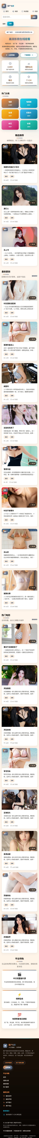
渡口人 (6, 208)
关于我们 (8, 1102)
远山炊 (6, 552)
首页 (7, 11)
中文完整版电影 (7, 1131)
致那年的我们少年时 (11, 167)
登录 (4, 24)
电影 (16, 11)
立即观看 (11, 55)
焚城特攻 (7, 895)
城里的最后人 (9, 345)
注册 (10, 24)
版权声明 (8, 1099)
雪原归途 (7, 469)
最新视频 (6, 1084)
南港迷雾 (7, 854)
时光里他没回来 (10, 303)
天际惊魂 (7, 729)
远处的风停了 (9, 427)
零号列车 (7, 771)
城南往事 (7, 593)
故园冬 (6, 386)
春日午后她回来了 (10, 647)
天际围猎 (7, 688)
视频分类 (6, 1080)
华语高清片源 (17, 1131)
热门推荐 (6, 1087)
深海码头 (7, 812)
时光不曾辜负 (9, 510)
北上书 (6, 250)
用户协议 (8, 1106)
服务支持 (8, 1096)
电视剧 (26, 11)
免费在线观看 (26, 1131)
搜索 (34, 17)
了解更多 (27, 55)
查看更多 (34, 276)
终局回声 (7, 937)
